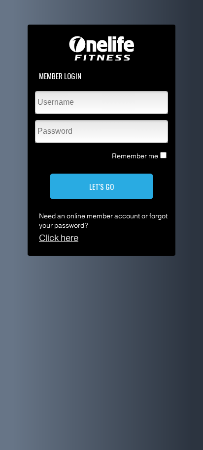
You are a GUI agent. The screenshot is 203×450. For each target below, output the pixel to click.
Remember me (135, 156)
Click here (58, 238)
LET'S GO (101, 186)
